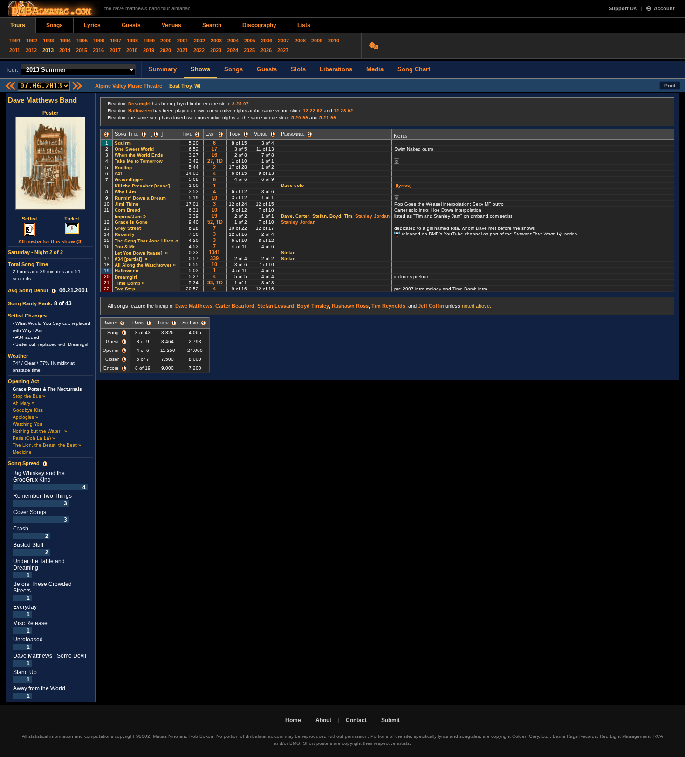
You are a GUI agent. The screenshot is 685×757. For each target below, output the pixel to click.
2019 (148, 50)
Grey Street (128, 228)
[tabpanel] (51, 397)
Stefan (319, 216)
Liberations (336, 69)
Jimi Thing (126, 203)
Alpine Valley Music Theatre (128, 86)
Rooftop (123, 167)
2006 (266, 40)
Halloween (140, 110)
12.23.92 (343, 110)
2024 (232, 50)
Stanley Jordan (372, 216)
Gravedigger (129, 179)
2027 (282, 50)
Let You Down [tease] (139, 252)
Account (664, 8)
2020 (165, 50)
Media (375, 69)
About (323, 720)
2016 (98, 50)
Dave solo (292, 185)
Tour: (12, 70)
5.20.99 (299, 117)
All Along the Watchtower (143, 265)
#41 (119, 173)
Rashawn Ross (350, 306)
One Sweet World (134, 148)
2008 (300, 40)
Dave (287, 216)
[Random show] (375, 45)
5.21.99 (327, 117)
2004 (233, 40)
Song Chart (413, 69)
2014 (64, 50)
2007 (283, 40)
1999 (149, 40)
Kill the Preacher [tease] (143, 185)
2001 (182, 40)
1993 (48, 40)
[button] (54, 291)
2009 (316, 40)
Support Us (623, 8)
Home (293, 720)
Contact (356, 720)
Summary (163, 69)
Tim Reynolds (388, 306)
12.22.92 (312, 110)
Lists (303, 25)
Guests (131, 25)
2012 (31, 50)
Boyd (335, 216)
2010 (333, 40)
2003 (216, 40)
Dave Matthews (193, 306)
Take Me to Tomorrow (139, 161)
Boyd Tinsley (313, 306)
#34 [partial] (129, 259)
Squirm (123, 142)
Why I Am (125, 191)
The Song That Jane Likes (144, 240)
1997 (115, 40)
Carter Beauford (234, 306)
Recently (125, 234)
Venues (171, 25)
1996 (98, 40)
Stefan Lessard (275, 306)
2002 (199, 40)
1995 (82, 40)
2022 (199, 50)
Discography (259, 25)
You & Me (125, 246)
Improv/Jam (128, 216)
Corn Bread (127, 210)
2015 (81, 50)
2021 (182, 50)
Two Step (125, 288)
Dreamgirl (139, 103)
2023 (215, 50)
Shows (200, 69)
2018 (131, 50)
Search (211, 25)
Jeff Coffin (431, 306)
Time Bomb (127, 283)
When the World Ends (139, 155)
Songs (54, 25)
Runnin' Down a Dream (140, 197)
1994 (65, 40)
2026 (266, 50)
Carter (302, 216)
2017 (115, 50)
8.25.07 (240, 103)
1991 (15, 40)
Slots (298, 69)
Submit (390, 720)
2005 (249, 40)
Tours (17, 25)
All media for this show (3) (50, 241)
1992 (31, 40)
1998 (132, 40)
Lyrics (92, 25)
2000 (165, 40)
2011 (14, 50)
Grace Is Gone (131, 222)
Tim (348, 216)
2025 (249, 50)
